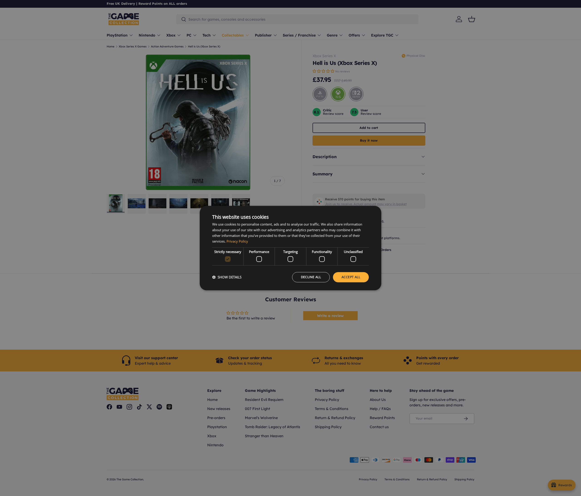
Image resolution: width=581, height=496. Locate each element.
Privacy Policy (237, 241)
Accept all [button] (351, 277)
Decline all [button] (311, 277)
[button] (226, 277)
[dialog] (290, 248)
